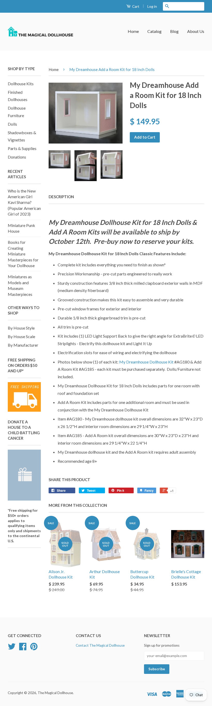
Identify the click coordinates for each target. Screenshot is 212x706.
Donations (17, 156)
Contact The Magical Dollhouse (100, 645)
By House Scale (21, 336)
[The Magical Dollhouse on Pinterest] (34, 648)
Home (133, 31)
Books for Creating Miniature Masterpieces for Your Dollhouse (23, 254)
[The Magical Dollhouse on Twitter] (12, 648)
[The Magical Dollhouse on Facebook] (23, 648)
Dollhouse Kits (21, 83)
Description (61, 196)
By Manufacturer (23, 345)
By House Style (21, 327)
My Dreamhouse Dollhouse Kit (146, 361)
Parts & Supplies (22, 148)
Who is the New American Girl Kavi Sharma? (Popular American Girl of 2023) (24, 202)
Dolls (12, 124)
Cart (135, 6)
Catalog (154, 31)
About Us (195, 31)
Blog (174, 31)
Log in (152, 6)
